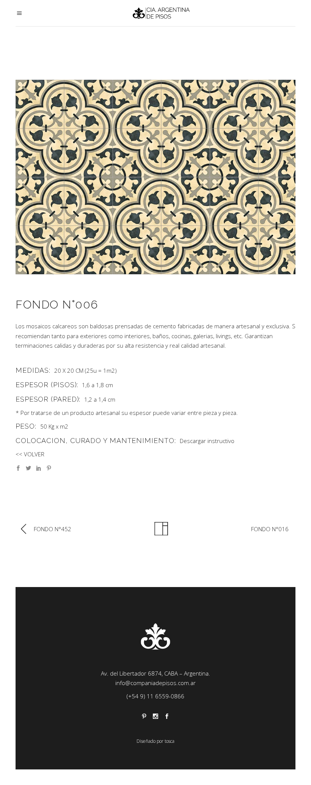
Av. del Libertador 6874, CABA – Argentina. (155, 673)
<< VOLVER (30, 454)
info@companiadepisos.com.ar (155, 683)
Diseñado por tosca (155, 741)
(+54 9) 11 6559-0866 (155, 696)
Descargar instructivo (207, 441)
